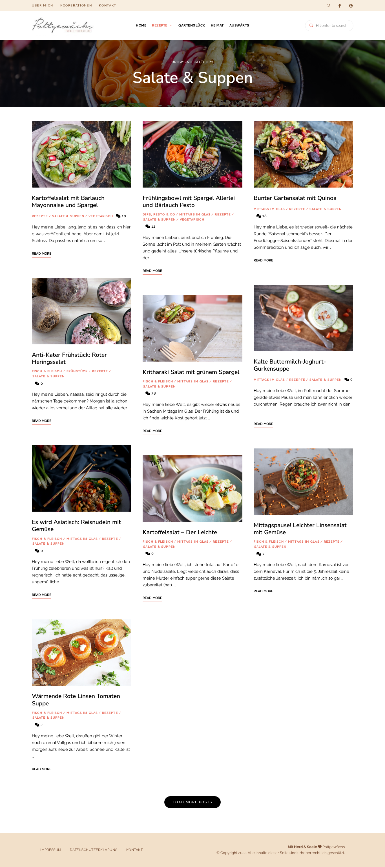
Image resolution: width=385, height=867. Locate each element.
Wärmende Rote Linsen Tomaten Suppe (76, 699)
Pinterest (351, 5)
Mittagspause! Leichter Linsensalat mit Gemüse (300, 528)
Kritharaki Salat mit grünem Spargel (191, 372)
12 (153, 226)
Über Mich (42, 5)
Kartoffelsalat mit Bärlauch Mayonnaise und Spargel (68, 201)
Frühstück (77, 371)
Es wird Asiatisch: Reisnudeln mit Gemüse (76, 525)
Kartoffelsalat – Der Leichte (180, 532)
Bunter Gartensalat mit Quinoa (295, 198)
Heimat (217, 25)
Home (141, 25)
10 (123, 216)
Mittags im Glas (82, 539)
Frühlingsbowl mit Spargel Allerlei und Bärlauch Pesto (189, 201)
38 (153, 393)
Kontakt (107, 5)
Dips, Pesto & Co (159, 214)
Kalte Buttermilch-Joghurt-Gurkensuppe (290, 365)
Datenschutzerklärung (94, 850)
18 (264, 216)
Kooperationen (76, 5)
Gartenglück (191, 25)
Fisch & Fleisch (47, 371)
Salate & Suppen (68, 216)
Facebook (339, 5)
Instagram (328, 5)
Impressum (50, 850)
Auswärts (239, 25)
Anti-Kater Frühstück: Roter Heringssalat (69, 358)
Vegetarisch (100, 216)
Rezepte (159, 25)
